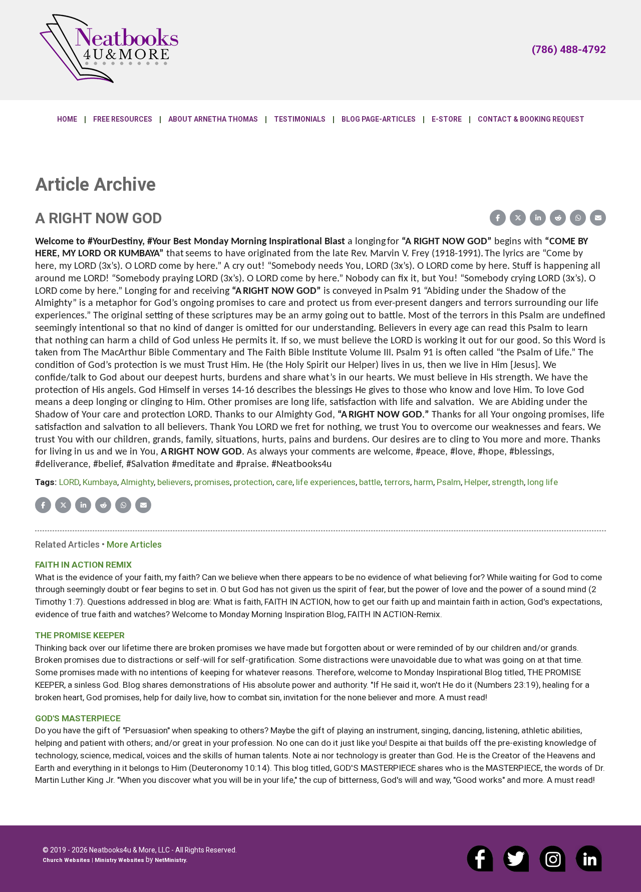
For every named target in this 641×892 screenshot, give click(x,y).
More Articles (134, 544)
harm (423, 482)
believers (174, 482)
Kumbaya (100, 482)
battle (370, 482)
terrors (397, 482)
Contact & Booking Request (531, 119)
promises (212, 482)
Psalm (449, 482)
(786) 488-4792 (569, 50)
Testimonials (300, 119)
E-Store (447, 119)
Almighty (137, 482)
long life (542, 482)
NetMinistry (170, 860)
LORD (69, 482)
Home (67, 119)
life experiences (326, 482)
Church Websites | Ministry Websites (94, 860)
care (284, 482)
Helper (476, 482)
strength (508, 482)
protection (252, 482)
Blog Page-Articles (379, 119)
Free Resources (122, 119)
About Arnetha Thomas (213, 119)
